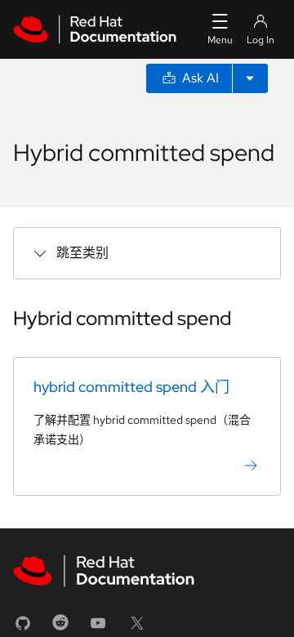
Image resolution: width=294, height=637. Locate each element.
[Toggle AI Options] (250, 78)
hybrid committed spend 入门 (131, 386)
